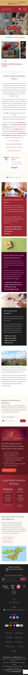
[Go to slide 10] (20, 177)
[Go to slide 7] (16, 177)
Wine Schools (7, 537)
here (7, 113)
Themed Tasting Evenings (11, 289)
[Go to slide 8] (17, 177)
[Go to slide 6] (14, 177)
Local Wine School (16, 657)
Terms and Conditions (20, 669)
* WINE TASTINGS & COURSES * (14, 147)
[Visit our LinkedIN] (17, 617)
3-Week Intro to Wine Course (12, 229)
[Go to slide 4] (11, 177)
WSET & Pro (9, 642)
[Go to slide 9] (19, 177)
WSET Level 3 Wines (10, 340)
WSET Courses (8, 342)
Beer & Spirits (18, 642)
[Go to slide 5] (13, 177)
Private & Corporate (10, 646)
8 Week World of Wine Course (13, 284)
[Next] (25, 32)
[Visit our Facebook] (10, 617)
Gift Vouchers (8, 470)
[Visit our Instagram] (14, 617)
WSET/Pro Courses (15, 64)
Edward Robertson (16, 671)
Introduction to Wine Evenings (13, 227)
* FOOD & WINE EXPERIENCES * (14, 144)
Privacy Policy (9, 669)
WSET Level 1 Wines (10, 287)
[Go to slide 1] (7, 177)
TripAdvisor (20, 37)
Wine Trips (20, 646)
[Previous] (3, 61)
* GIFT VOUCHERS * (14, 141)
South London (6, 657)
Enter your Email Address (8, 417)
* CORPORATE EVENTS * (14, 151)
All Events (6, 64)
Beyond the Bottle (15, 158)
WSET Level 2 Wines (10, 338)
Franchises (6, 541)
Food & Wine (9, 637)
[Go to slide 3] (10, 177)
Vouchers (4, 66)
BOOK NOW (14, 27)
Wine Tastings (19, 633)
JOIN (22, 420)
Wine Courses (8, 231)
